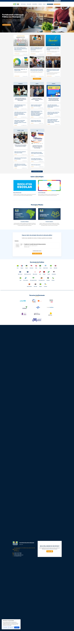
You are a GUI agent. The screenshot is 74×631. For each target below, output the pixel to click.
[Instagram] (56, 0)
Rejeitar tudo (11, 627)
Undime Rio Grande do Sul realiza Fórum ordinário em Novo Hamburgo (37, 146)
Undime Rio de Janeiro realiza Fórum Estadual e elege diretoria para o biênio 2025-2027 (53, 113)
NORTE (37, 83)
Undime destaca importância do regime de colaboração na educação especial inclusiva (53, 70)
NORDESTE (20, 83)
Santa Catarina (29, 286)
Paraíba (44, 274)
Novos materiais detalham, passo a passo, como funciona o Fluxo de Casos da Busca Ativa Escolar (20, 48)
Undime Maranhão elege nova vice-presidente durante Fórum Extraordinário (20, 99)
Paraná (48, 274)
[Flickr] (60, 0)
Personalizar (5, 627)
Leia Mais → (15, 125)
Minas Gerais (35, 274)
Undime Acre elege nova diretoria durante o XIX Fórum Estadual (37, 99)
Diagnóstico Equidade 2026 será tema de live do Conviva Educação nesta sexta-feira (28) (36, 48)
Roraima (53, 280)
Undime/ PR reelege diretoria (35, 164)
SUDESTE (53, 83)
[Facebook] (54, 0)
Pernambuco (54, 274)
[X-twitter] (57, 0)
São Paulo (35, 286)
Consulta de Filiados (25, 221)
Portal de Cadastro (49, 221)
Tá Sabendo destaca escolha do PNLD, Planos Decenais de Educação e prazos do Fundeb (53, 48)
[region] (11, 624)
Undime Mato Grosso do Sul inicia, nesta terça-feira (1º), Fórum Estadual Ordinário (20, 165)
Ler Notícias (6, 25)
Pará (40, 274)
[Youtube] (58, 0)
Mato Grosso (20, 274)
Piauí (20, 280)
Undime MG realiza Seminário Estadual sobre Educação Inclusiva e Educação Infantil (53, 99)
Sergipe (40, 286)
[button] (35, 31)
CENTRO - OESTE (20, 130)
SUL (37, 130)
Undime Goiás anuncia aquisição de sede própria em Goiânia (20, 146)
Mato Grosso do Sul (27, 274)
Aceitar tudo (17, 627)
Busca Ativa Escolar (17, 192)
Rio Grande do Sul (41, 280)
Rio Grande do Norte (33, 280)
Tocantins (45, 286)
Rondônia (48, 280)
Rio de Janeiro (25, 280)
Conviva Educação (41, 192)
